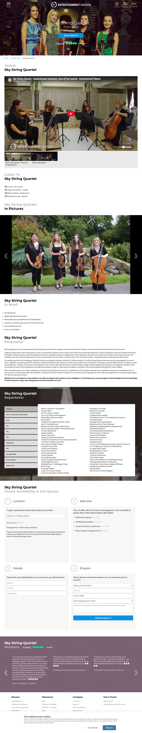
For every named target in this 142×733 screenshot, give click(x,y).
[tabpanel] (30, 670)
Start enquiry (70, 35)
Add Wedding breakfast (88, 522)
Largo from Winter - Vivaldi (17, 190)
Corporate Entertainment (20, 707)
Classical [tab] (9, 409)
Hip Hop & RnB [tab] (11, 454)
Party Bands (15, 710)
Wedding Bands (17, 701)
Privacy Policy (77, 710)
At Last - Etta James (15, 186)
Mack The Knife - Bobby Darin (18, 193)
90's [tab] (7, 448)
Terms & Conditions (79, 707)
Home (6, 58)
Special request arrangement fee (91, 531)
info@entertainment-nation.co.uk (114, 704)
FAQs (44, 701)
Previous (6, 256)
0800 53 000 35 (108, 701)
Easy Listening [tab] (10, 460)
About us (76, 704)
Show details (93, 728)
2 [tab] (71, 691)
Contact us (76, 701)
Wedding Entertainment (19, 704)
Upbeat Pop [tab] (10, 465)
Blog (43, 710)
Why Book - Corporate (49, 707)
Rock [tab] (7, 420)
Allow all (109, 728)
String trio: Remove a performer (92, 526)
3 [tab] (74, 691)
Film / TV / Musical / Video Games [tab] (16, 415)
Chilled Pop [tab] (10, 443)
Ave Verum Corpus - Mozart (17, 196)
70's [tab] (7, 432)
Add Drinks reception (87, 517)
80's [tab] (7, 437)
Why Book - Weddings (49, 704)
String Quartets (15, 58)
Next (136, 256)
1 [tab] (68, 691)
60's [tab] (7, 426)
